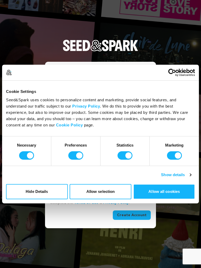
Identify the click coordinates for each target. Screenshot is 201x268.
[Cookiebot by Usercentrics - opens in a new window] (172, 72)
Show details (173, 174)
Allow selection (100, 191)
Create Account (132, 215)
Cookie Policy (69, 125)
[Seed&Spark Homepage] (100, 51)
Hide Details (37, 191)
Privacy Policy (86, 106)
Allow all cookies (164, 191)
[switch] (75, 155)
